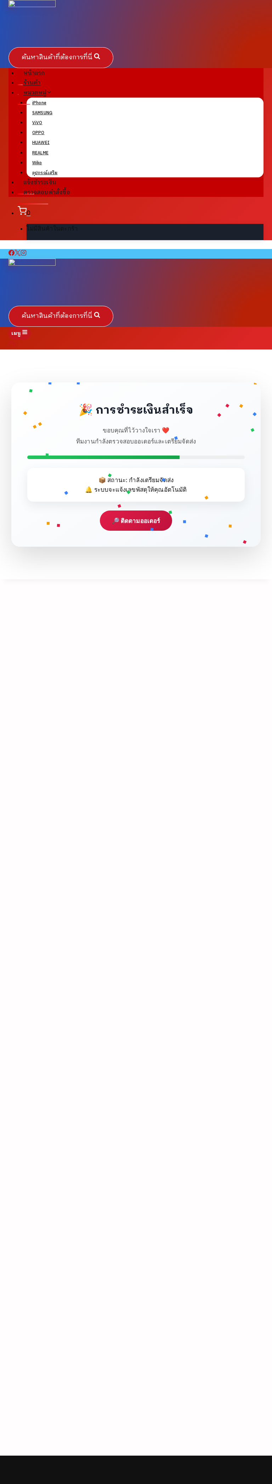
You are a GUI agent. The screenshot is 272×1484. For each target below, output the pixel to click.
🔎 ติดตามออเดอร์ (136, 521)
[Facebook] (11, 253)
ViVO (37, 123)
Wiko (37, 163)
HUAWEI (41, 142)
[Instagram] (24, 253)
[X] (18, 253)
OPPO (38, 132)
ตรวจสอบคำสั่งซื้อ (46, 192)
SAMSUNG (42, 113)
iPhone (39, 103)
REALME (40, 153)
